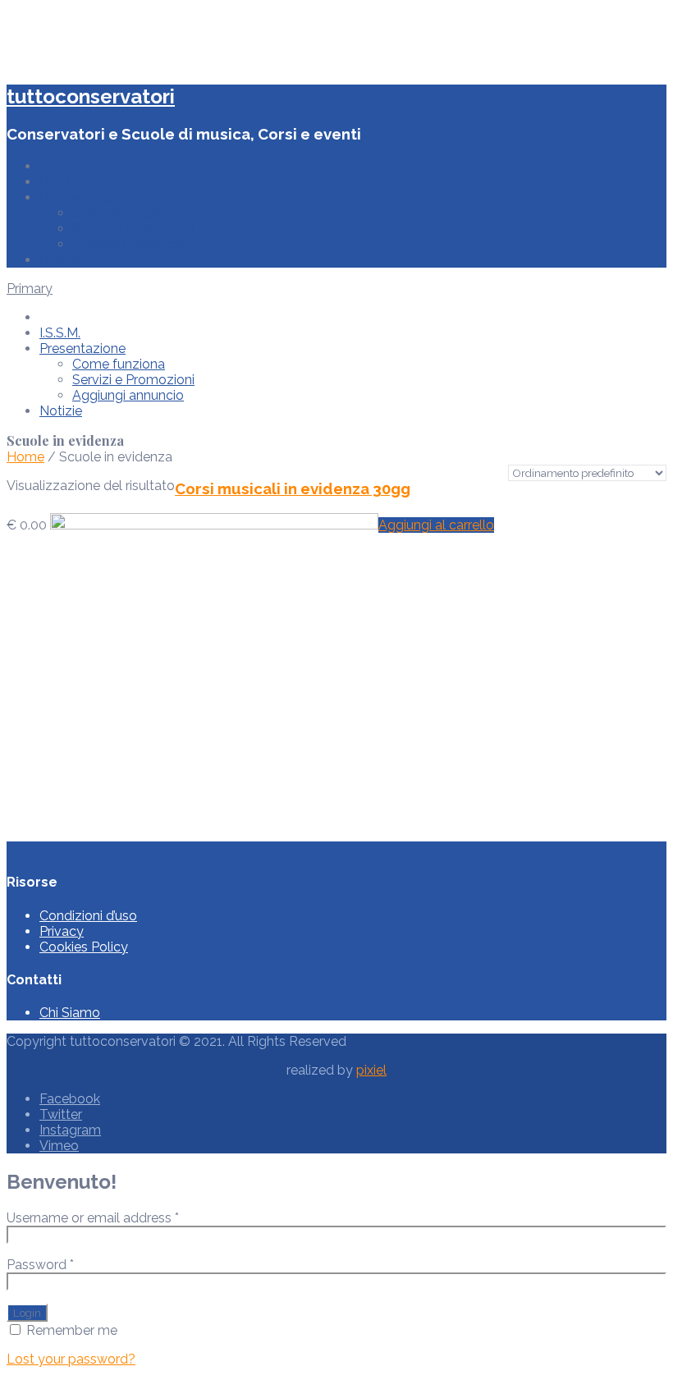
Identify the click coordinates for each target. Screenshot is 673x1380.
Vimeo (59, 1145)
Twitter (60, 1114)
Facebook (69, 1099)
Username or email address (93, 1218)
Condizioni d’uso (88, 916)
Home (25, 457)
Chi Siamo (69, 1012)
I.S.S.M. (59, 182)
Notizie (60, 260)
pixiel (371, 1070)
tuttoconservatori (91, 96)
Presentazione (82, 197)
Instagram (70, 1130)
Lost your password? (71, 1359)
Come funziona (118, 213)
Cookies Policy (83, 947)
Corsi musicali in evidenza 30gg (292, 488)
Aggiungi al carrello (436, 525)
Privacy (61, 931)
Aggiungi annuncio (128, 244)
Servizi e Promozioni (133, 228)
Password (40, 1264)
